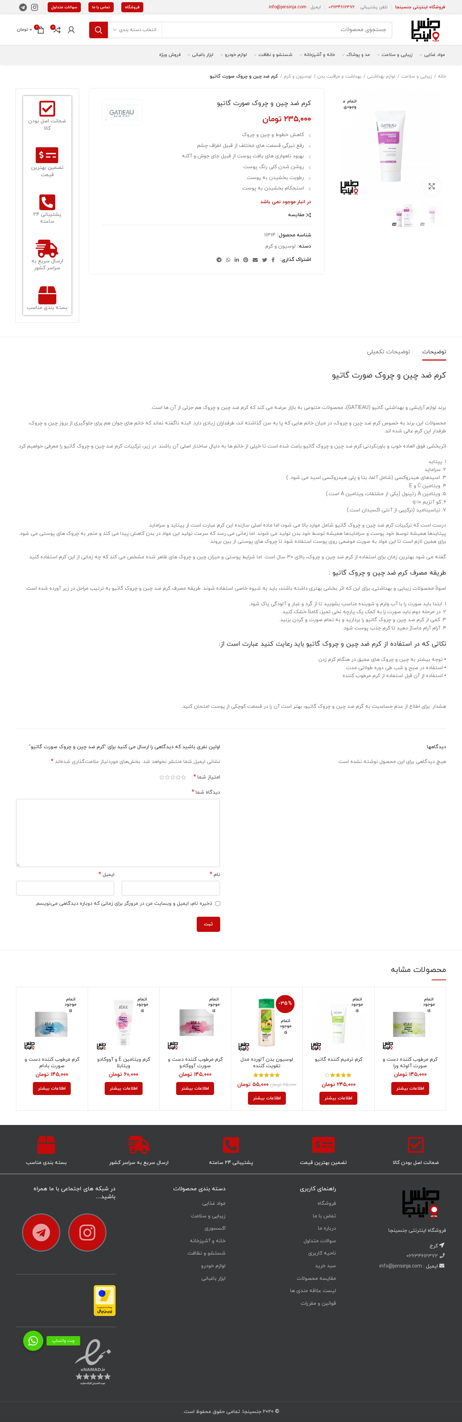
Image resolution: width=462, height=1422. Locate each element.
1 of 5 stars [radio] (183, 777)
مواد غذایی (214, 1203)
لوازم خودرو (213, 1265)
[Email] (255, 260)
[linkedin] (236, 260)
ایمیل (106, 874)
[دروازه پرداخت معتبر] (105, 1299)
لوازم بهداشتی (381, 76)
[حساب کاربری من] (71, 30)
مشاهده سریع (385, 1020)
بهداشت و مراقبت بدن (339, 76)
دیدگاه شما (206, 792)
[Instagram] (34, 7)
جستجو (98, 30)
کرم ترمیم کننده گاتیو (338, 1059)
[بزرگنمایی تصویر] (432, 186)
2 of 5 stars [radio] (178, 777)
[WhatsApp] (228, 260)
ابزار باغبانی (213, 1278)
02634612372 (341, 7)
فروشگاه (132, 7)
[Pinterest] (245, 260)
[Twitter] (264, 260)
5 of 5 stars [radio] (162, 777)
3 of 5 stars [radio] (172, 777)
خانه (442, 76)
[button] (33, 1341)
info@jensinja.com (287, 7)
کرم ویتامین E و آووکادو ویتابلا (123, 1062)
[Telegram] (23, 7)
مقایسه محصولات (316, 1278)
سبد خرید (325, 1265)
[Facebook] (273, 260)
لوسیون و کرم (297, 76)
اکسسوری (215, 1228)
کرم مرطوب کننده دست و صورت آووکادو (195, 1062)
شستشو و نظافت (207, 1253)
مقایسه (296, 215)
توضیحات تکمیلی (388, 352)
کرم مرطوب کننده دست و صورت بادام (52, 1062)
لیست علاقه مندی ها (313, 1290)
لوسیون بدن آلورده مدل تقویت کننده (266, 1062)
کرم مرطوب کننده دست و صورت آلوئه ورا (410, 1062)
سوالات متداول (64, 7)
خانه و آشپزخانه (208, 1241)
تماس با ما (101, 7)
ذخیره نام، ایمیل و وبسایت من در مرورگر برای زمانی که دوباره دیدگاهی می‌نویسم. (123, 903)
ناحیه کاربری (322, 1253)
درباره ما (327, 1228)
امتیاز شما (206, 777)
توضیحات (434, 352)
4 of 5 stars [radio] (167, 777)
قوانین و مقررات (318, 1303)
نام (215, 874)
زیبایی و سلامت (416, 76)
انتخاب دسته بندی (137, 30)
